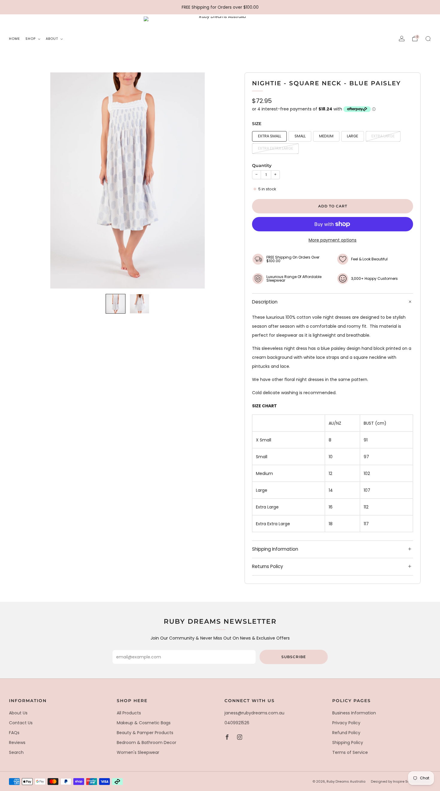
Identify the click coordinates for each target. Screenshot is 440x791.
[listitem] (220, 7)
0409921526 (236, 723)
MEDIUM (326, 136)
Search (16, 752)
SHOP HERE (132, 700)
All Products (129, 713)
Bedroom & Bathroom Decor (146, 743)
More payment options (332, 240)
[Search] (428, 39)
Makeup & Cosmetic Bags (144, 723)
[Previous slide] (31, 180)
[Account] (402, 39)
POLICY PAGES (351, 700)
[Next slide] (224, 180)
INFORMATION (28, 700)
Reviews (17, 743)
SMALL (300, 136)
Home (14, 38)
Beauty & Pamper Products (145, 733)
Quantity (261, 165)
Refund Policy (346, 733)
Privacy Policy (346, 723)
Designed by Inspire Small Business (401, 781)
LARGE (352, 136)
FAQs (14, 733)
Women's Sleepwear (138, 752)
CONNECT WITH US (249, 700)
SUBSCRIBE (293, 657)
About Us (18, 713)
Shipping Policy (347, 743)
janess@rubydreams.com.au (254, 713)
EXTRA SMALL (269, 136)
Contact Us (21, 723)
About (52, 38)
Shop (30, 38)
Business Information (354, 713)
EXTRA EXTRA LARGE (275, 148)
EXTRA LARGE (383, 136)
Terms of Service (350, 752)
